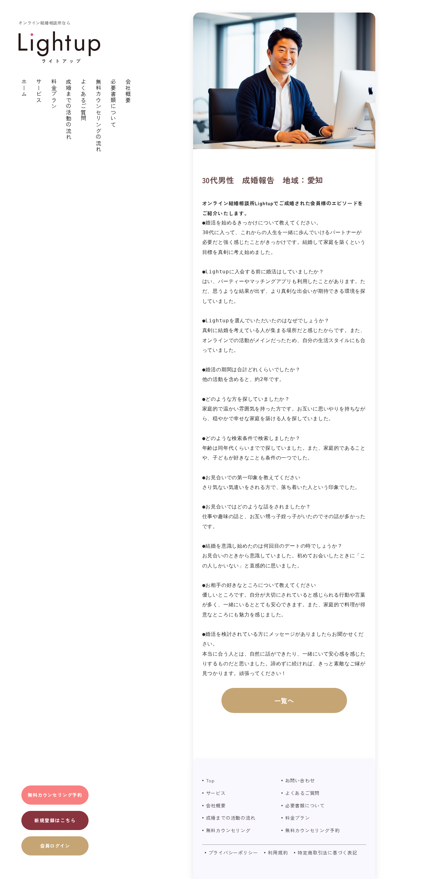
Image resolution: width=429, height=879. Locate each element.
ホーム (24, 88)
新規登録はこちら (55, 820)
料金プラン (54, 94)
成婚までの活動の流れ (69, 109)
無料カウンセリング (228, 830)
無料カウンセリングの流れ (98, 116)
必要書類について (113, 103)
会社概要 (128, 91)
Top (210, 780)
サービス (39, 91)
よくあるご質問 (84, 100)
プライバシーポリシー (233, 852)
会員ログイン (55, 845)
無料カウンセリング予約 (55, 794)
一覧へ (284, 700)
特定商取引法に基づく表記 (327, 852)
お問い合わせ (300, 780)
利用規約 (278, 852)
